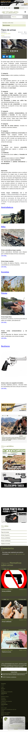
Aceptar (16, 729)
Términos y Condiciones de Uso (8, 688)
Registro (3, 667)
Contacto (3, 677)
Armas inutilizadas (6, 519)
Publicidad (3, 678)
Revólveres (5, 346)
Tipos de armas (5, 511)
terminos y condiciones (11, 656)
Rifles (3, 227)
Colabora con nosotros (6, 680)
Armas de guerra (5, 514)
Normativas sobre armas (8, 22)
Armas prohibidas (5, 516)
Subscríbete (14, 651)
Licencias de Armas (6, 508)
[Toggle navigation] (25, 12)
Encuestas (3, 682)
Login (2, 666)
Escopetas (5, 272)
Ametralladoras (7, 207)
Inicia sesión (12, 533)
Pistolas (4, 293)
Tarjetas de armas (5, 522)
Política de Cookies (5, 691)
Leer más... (4, 255)
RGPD (2, 690)
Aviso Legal (4, 686)
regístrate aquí (21, 533)
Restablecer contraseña (6, 670)
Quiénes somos (5, 675)
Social (2, 669)
